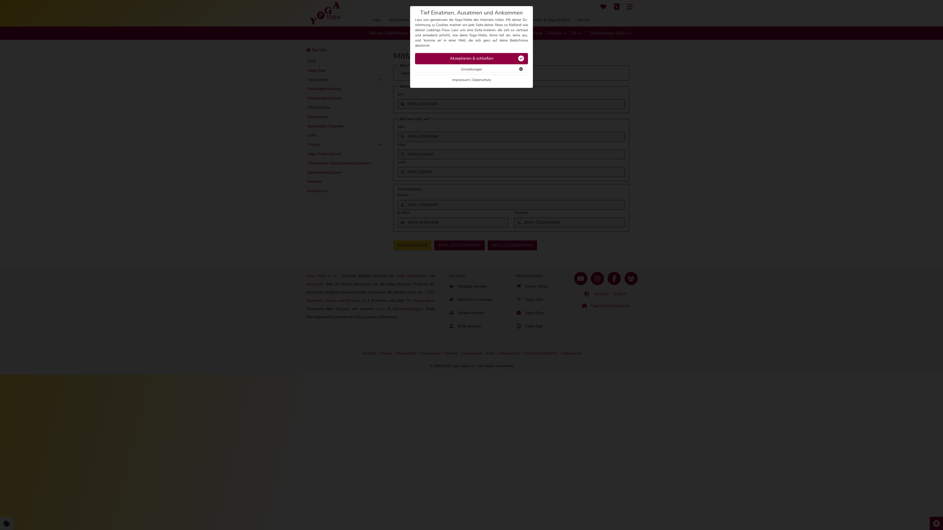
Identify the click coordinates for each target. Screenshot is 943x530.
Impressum (460, 80)
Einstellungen (471, 69)
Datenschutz (481, 80)
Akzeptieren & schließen (471, 58)
